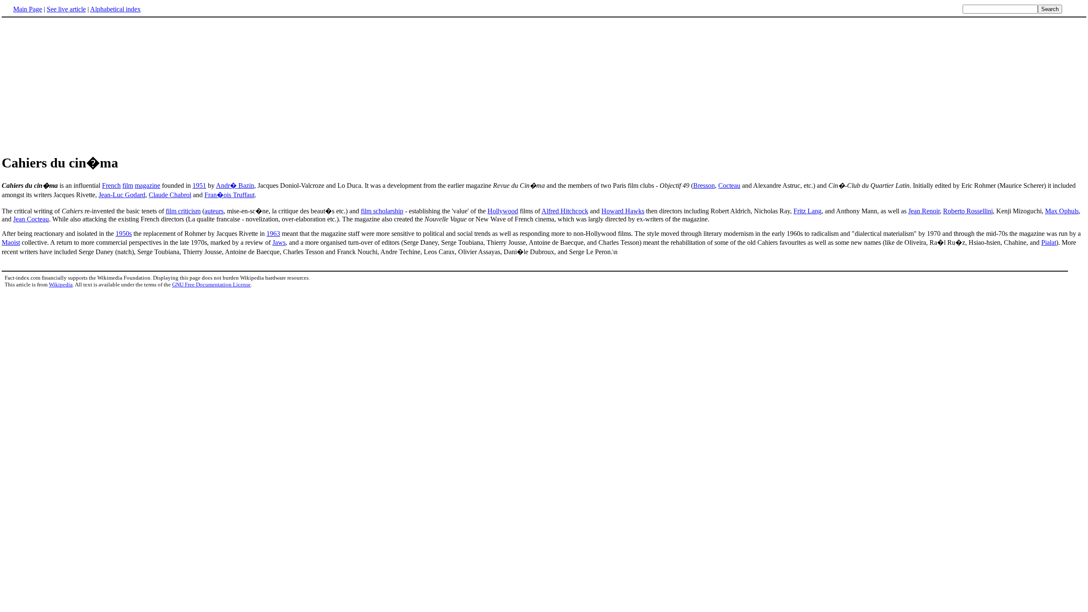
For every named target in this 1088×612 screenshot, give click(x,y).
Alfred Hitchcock (564, 211)
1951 (199, 185)
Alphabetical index (115, 9)
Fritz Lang (807, 211)
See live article (66, 9)
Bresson (704, 185)
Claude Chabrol (170, 194)
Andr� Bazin (235, 185)
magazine (147, 185)
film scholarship (382, 211)
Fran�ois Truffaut (229, 194)
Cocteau (729, 185)
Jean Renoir (924, 211)
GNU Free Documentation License (211, 284)
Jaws (279, 242)
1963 (273, 233)
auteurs (214, 211)
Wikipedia (61, 284)
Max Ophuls (1062, 211)
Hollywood (502, 211)
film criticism (183, 211)
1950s (124, 233)
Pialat (1048, 242)
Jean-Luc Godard (122, 194)
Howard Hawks (622, 211)
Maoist (11, 242)
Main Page (27, 9)
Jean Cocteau (31, 219)
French (111, 185)
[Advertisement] (544, 84)
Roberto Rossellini (968, 211)
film (127, 185)
